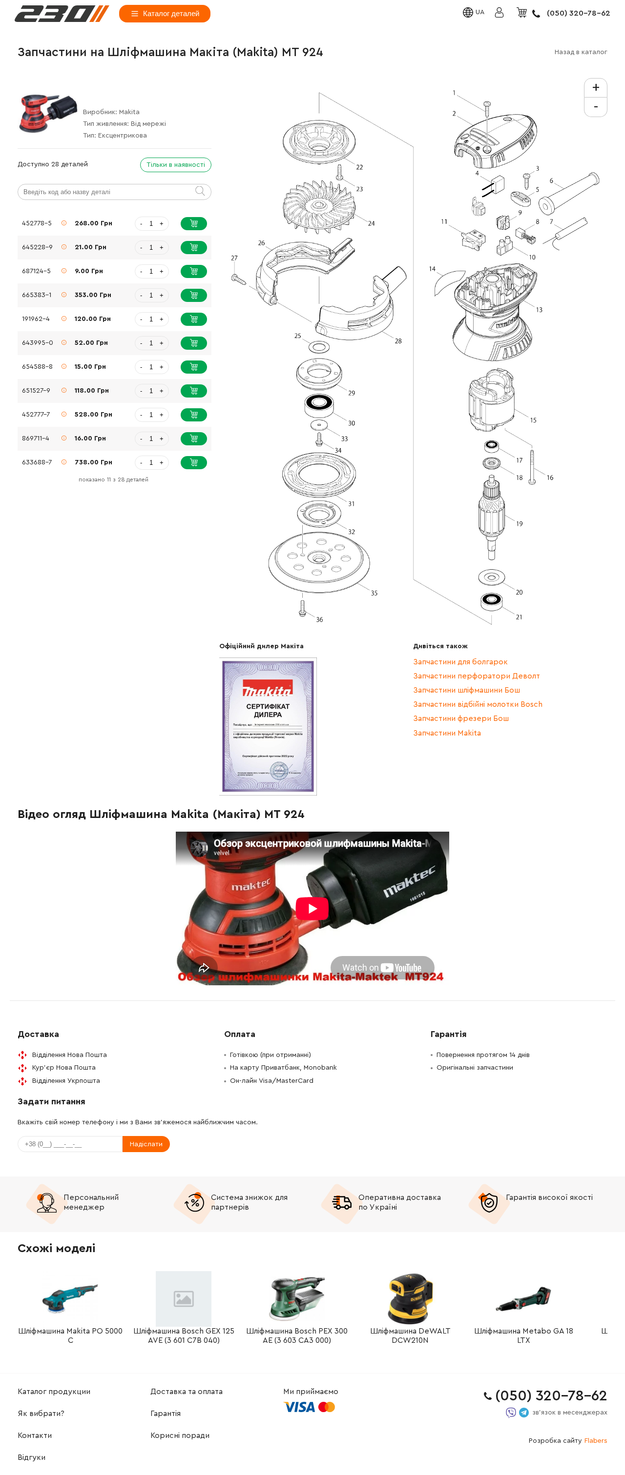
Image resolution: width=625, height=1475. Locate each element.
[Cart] (523, 13)
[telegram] (524, 1412)
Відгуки (31, 1457)
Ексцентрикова (122, 135)
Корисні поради (179, 1435)
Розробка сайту (568, 1440)
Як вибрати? (41, 1413)
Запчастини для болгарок (460, 662)
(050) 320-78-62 (578, 13)
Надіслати (146, 1144)
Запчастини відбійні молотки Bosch (477, 704)
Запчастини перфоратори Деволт (476, 676)
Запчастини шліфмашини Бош (466, 690)
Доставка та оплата (186, 1391)
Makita (129, 112)
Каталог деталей (171, 13)
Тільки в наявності (175, 164)
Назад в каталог (581, 52)
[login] (62, 13)
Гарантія (165, 1413)
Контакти (35, 1435)
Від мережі (148, 123)
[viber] (511, 1413)
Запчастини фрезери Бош (461, 718)
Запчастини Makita (447, 733)
